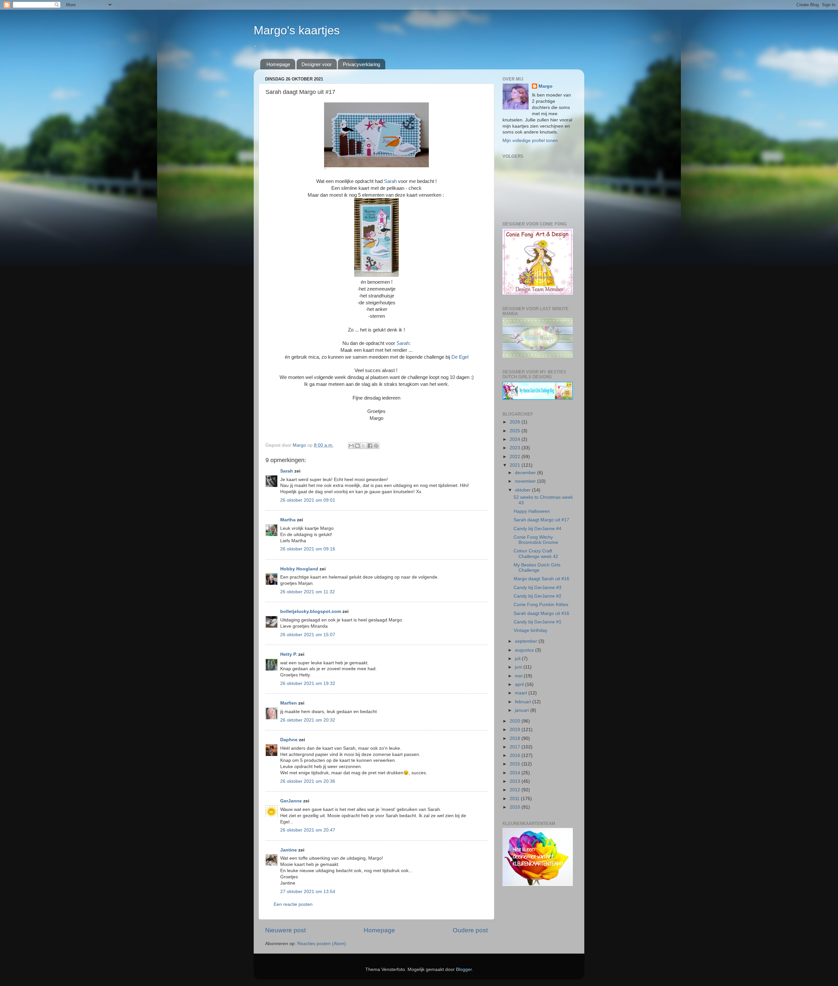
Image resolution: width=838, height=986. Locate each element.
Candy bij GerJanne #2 (537, 596)
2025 (515, 430)
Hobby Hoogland (299, 568)
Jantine (288, 850)
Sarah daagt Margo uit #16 (541, 613)
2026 (515, 422)
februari (523, 701)
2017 (515, 746)
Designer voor (316, 64)
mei (519, 675)
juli (518, 658)
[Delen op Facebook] (370, 445)
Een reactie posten (293, 904)
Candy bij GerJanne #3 (537, 587)
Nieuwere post (285, 930)
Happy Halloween (532, 511)
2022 (515, 456)
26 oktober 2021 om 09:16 (307, 549)
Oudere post (470, 930)
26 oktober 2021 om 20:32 (307, 720)
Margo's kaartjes (297, 30)
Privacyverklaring (361, 64)
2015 (515, 764)
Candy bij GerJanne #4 (537, 528)
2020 (515, 721)
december (526, 472)
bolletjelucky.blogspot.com (310, 611)
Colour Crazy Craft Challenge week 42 (536, 553)
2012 (515, 789)
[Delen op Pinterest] (376, 445)
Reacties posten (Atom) (321, 943)
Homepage (278, 64)
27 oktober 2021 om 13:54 (307, 891)
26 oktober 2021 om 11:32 (307, 591)
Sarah (390, 181)
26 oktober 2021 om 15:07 (307, 634)
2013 (515, 781)
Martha (288, 519)
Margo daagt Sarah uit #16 (541, 578)
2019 (515, 729)
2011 (515, 798)
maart (521, 692)
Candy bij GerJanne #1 (537, 621)
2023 (515, 447)
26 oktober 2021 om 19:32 (307, 683)
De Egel (459, 357)
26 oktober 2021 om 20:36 (307, 781)
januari (522, 710)
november (526, 481)
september (526, 641)
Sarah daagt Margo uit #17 (541, 519)
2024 (515, 439)
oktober (523, 490)
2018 (515, 738)
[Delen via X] (363, 445)
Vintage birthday (530, 630)
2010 (515, 807)
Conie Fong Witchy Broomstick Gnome (536, 540)
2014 (515, 772)
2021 (515, 465)
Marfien (288, 703)
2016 (515, 755)
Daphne (289, 739)
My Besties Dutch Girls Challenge (537, 568)
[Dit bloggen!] (357, 445)
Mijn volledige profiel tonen (530, 140)
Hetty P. (288, 654)
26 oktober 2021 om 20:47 (307, 830)
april (520, 684)
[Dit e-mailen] (351, 445)
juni (519, 667)
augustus (525, 650)
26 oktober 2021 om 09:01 (307, 500)
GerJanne (291, 800)
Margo (545, 86)
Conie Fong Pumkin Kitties (541, 604)
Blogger (464, 969)
